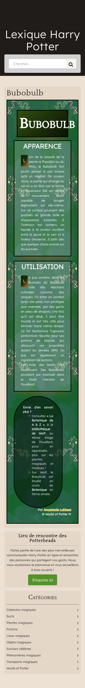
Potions (12, 629)
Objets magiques (19, 642)
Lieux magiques (18, 636)
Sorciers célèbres (19, 649)
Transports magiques (22, 662)
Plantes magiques (20, 623)
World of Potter (18, 668)
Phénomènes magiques (24, 655)
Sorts (10, 616)
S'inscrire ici (42, 580)
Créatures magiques (21, 610)
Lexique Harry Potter (42, 40)
